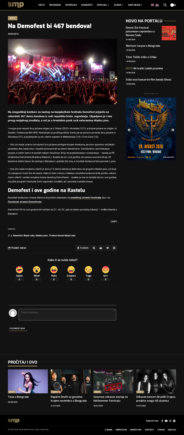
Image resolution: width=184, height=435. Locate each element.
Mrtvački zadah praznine (144, 68)
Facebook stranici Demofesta (24, 202)
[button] (165, 5)
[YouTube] (166, 421)
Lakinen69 (44, 429)
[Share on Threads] (114, 248)
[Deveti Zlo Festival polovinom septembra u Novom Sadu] (169, 33)
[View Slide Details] (151, 128)
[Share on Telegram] (107, 248)
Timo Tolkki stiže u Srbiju (141, 57)
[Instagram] (170, 421)
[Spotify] (174, 421)
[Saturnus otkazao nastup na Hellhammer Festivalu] (113, 381)
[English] (153, 5)
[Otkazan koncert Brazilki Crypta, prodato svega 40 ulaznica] (156, 381)
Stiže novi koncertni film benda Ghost (148, 79)
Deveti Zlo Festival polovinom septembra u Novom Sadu (140, 31)
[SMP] (13, 421)
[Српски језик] (157, 5)
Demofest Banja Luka (23, 235)
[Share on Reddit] (101, 248)
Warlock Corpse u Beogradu (143, 46)
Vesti (12, 18)
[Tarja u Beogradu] (28, 381)
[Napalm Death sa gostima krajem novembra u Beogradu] (71, 381)
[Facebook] (162, 421)
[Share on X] (94, 248)
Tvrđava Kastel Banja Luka (62, 235)
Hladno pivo (42, 235)
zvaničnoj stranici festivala (85, 197)
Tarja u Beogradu (18, 397)
